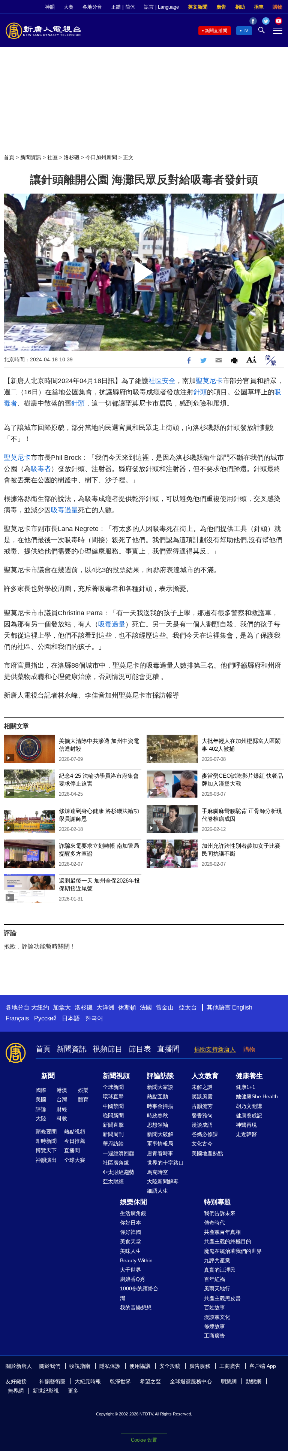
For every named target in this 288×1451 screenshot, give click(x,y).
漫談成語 (202, 1125)
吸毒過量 (64, 510)
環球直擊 (113, 1096)
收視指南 (79, 1366)
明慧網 (229, 1381)
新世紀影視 (46, 1391)
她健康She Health (257, 1096)
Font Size (251, 359)
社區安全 (162, 381)
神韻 (50, 7)
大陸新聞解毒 (162, 1181)
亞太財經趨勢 (118, 1172)
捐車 (259, 7)
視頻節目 (108, 1049)
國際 (41, 1090)
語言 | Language (161, 7)
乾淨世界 (120, 1381)
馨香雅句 (202, 1115)
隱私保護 (109, 1366)
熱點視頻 (74, 1132)
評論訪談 (160, 1076)
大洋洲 (105, 1007)
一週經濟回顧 (118, 1153)
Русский (45, 1018)
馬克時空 (157, 1172)
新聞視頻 (116, 1076)
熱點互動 (157, 1096)
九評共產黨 (217, 1260)
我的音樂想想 (136, 1308)
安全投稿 (169, 1366)
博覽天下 (46, 1150)
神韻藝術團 (52, 1381)
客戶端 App (262, 1366)
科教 (62, 1118)
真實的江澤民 (220, 1270)
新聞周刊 (113, 1134)
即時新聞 (46, 1141)
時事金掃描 (160, 1106)
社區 (52, 157)
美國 (41, 1099)
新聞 (48, 1076)
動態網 (253, 1381)
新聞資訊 (30, 157)
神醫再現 (246, 1125)
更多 (73, 1391)
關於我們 (49, 1366)
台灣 (62, 1099)
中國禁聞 (113, 1106)
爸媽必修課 (205, 1134)
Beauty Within (136, 1260)
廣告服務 (199, 1366)
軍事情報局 (160, 1144)
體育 (83, 1099)
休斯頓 (127, 1007)
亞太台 (188, 1007)
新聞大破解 (160, 1134)
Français (17, 1018)
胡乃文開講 (249, 1106)
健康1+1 (245, 1087)
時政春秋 (157, 1115)
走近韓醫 (246, 1134)
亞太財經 (113, 1181)
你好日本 (130, 1223)
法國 (146, 1007)
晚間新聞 (113, 1115)
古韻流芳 (202, 1106)
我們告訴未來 (220, 1213)
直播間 (168, 1049)
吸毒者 (41, 469)
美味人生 (130, 1251)
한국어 (94, 1018)
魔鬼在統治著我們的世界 (233, 1251)
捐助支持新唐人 (215, 1049)
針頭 (200, 392)
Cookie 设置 (144, 1440)
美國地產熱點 (207, 1153)
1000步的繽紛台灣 (139, 1293)
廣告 (221, 7)
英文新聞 (197, 7)
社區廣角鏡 (116, 1163)
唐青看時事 (160, 1153)
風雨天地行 (217, 1288)
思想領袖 (157, 1125)
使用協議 (139, 1366)
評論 (41, 1109)
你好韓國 (130, 1232)
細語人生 (157, 1191)
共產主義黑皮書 (222, 1298)
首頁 (9, 157)
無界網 (16, 1391)
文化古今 (202, 1144)
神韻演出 (46, 1160)
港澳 (62, 1090)
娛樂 (83, 1090)
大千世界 (130, 1270)
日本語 (71, 1018)
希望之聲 (150, 1381)
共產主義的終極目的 (227, 1241)
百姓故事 (214, 1308)
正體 (116, 7)
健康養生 (249, 1076)
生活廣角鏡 (133, 1213)
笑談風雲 (202, 1096)
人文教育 (205, 1076)
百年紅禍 (214, 1279)
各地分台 (92, 7)
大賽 (69, 7)
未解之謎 (202, 1087)
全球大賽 (74, 1160)
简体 (130, 7)
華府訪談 (113, 1144)
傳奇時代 (214, 1223)
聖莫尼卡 (209, 381)
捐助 (240, 7)
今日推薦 (74, 1141)
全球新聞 (113, 1087)
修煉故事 (214, 1326)
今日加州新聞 (101, 157)
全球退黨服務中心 (191, 1381)
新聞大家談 (160, 1087)
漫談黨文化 (217, 1317)
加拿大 (62, 1007)
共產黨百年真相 (222, 1232)
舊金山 (165, 1007)
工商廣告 (214, 1336)
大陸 (41, 1118)
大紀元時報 (88, 1381)
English (242, 1007)
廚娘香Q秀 (132, 1279)
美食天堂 (130, 1241)
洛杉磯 (72, 157)
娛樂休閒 (133, 1202)
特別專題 (217, 1202)
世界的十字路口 (165, 1163)
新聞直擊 (113, 1125)
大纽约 (40, 1007)
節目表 (140, 1049)
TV (245, 30)
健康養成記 (249, 1115)
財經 (62, 1109)
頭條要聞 (46, 1132)
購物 (277, 7)
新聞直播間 (216, 30)
